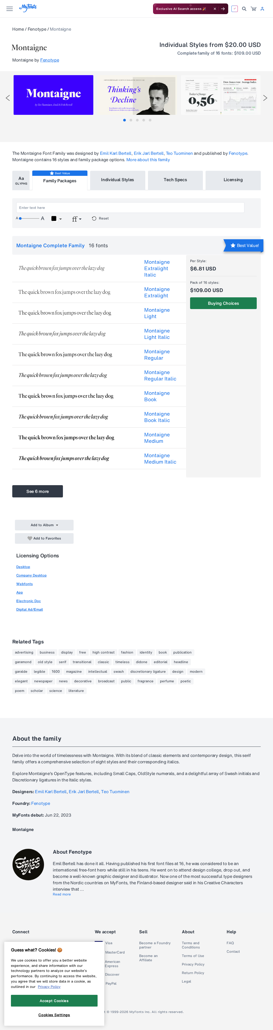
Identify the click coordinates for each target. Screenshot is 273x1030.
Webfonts (24, 583)
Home (18, 29)
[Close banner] (215, 8)
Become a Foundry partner (155, 945)
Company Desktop (31, 575)
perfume (167, 681)
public (126, 681)
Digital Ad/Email (29, 609)
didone (141, 662)
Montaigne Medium (157, 438)
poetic (185, 681)
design (177, 672)
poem (19, 691)
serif (62, 662)
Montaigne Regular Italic (160, 375)
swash (119, 672)
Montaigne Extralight (157, 292)
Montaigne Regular (157, 355)
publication (182, 652)
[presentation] (8, 98)
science (55, 691)
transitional (82, 662)
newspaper (43, 681)
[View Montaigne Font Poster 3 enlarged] (221, 95)
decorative (83, 681)
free (82, 652)
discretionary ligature (148, 672)
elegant (21, 681)
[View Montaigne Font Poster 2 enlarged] (137, 95)
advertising (24, 652)
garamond (23, 662)
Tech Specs (175, 179)
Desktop (23, 566)
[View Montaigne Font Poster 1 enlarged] (53, 95)
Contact (233, 952)
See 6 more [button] (37, 491)
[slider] (29, 218)
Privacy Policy (193, 964)
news (63, 681)
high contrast (104, 652)
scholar (37, 691)
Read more (62, 894)
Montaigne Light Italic (157, 334)
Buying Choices (223, 303)
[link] (253, 9)
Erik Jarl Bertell (149, 153)
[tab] (124, 120)
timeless (122, 662)
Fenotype (37, 29)
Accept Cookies (54, 1000)
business (47, 652)
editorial (160, 662)
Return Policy (193, 973)
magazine (74, 672)
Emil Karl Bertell (116, 153)
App (19, 592)
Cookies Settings (54, 1014)
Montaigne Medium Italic (160, 458)
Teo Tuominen (179, 153)
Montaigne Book (157, 396)
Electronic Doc (28, 600)
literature (76, 691)
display (67, 652)
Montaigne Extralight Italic (157, 268)
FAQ (230, 943)
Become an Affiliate (148, 958)
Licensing (233, 179)
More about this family (148, 159)
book (163, 652)
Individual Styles (117, 179)
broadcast (106, 681)
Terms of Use (193, 956)
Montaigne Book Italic (157, 417)
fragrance (146, 681)
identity (146, 652)
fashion (127, 652)
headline (181, 662)
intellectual (97, 672)
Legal (186, 981)
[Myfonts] (28, 11)
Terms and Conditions (191, 945)
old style (45, 662)
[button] (56, 219)
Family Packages (59, 180)
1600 (56, 672)
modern (196, 672)
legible (39, 672)
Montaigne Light (157, 313)
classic (103, 662)
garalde (21, 672)
